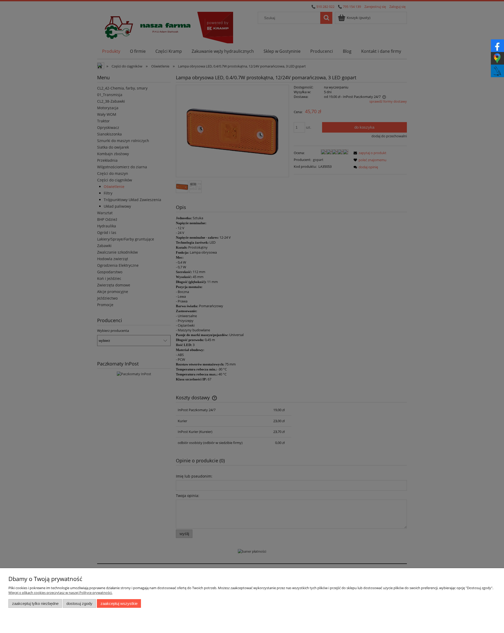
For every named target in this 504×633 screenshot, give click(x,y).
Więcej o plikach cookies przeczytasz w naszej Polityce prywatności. (60, 592)
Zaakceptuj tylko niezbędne (35, 603)
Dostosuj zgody (79, 603)
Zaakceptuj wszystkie (119, 603)
